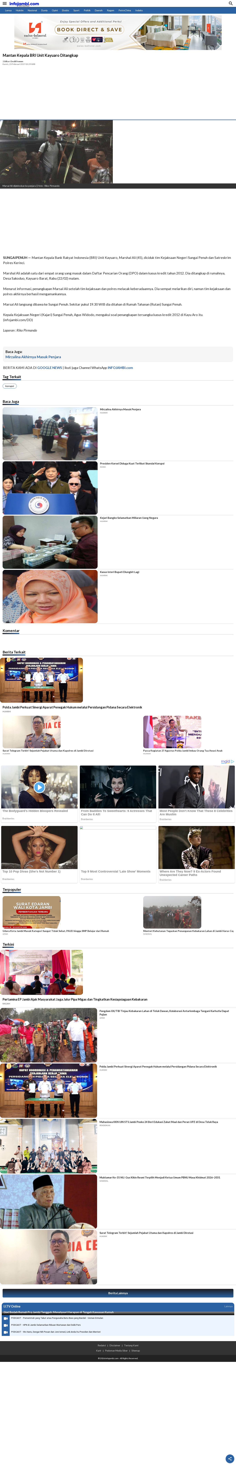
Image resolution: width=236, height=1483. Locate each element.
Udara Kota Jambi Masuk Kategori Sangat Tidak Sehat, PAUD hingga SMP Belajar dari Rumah (56, 931)
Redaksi (102, 1345)
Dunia (44, 10)
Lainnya (228, 1306)
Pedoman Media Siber (116, 1350)
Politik (87, 10)
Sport (76, 10)
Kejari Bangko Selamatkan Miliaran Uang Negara (129, 517)
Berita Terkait (14, 652)
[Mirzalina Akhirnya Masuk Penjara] (50, 433)
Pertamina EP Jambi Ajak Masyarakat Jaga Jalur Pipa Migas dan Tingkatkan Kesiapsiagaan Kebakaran (75, 999)
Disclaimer (115, 1345)
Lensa (8, 10)
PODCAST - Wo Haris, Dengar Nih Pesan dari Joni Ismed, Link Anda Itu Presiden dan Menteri (56, 1332)
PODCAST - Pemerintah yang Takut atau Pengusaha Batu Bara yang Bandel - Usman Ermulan (57, 1318)
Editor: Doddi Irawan (13, 61)
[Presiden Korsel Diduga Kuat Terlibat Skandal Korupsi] (50, 488)
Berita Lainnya (118, 1293)
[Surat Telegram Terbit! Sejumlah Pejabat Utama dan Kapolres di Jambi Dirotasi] (72, 732)
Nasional (32, 10)
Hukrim (19, 10)
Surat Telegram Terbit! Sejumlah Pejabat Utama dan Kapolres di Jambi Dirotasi (48, 750)
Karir (98, 1350)
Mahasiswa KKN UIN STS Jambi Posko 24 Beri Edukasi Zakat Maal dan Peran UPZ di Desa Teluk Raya (159, 1121)
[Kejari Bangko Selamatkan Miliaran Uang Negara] (50, 542)
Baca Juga (11, 401)
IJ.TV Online (11, 1306)
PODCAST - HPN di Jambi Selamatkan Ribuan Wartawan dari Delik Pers (46, 1325)
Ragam (110, 10)
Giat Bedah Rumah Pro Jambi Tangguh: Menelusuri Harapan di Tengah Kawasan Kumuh (58, 1312)
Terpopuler (12, 889)
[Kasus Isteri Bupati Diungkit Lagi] (50, 596)
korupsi (9, 386)
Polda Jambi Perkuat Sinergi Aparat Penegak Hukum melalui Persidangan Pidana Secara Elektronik (72, 707)
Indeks (139, 10)
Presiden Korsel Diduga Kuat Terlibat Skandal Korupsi (132, 463)
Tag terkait (12, 376)
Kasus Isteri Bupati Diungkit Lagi (119, 571)
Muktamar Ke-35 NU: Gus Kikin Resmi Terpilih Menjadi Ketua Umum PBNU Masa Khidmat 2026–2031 (160, 1177)
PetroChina (125, 10)
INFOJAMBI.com (120, 368)
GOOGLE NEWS (49, 368)
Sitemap (135, 1350)
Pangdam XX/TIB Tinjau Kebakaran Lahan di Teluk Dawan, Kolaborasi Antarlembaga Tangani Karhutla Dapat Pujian (164, 1012)
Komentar (11, 630)
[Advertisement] (118, 93)
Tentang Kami (131, 1345)
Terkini (8, 944)
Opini (55, 10)
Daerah (99, 10)
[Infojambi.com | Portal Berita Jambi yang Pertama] (24, 4)
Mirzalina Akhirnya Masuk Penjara (33, 357)
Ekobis (65, 10)
